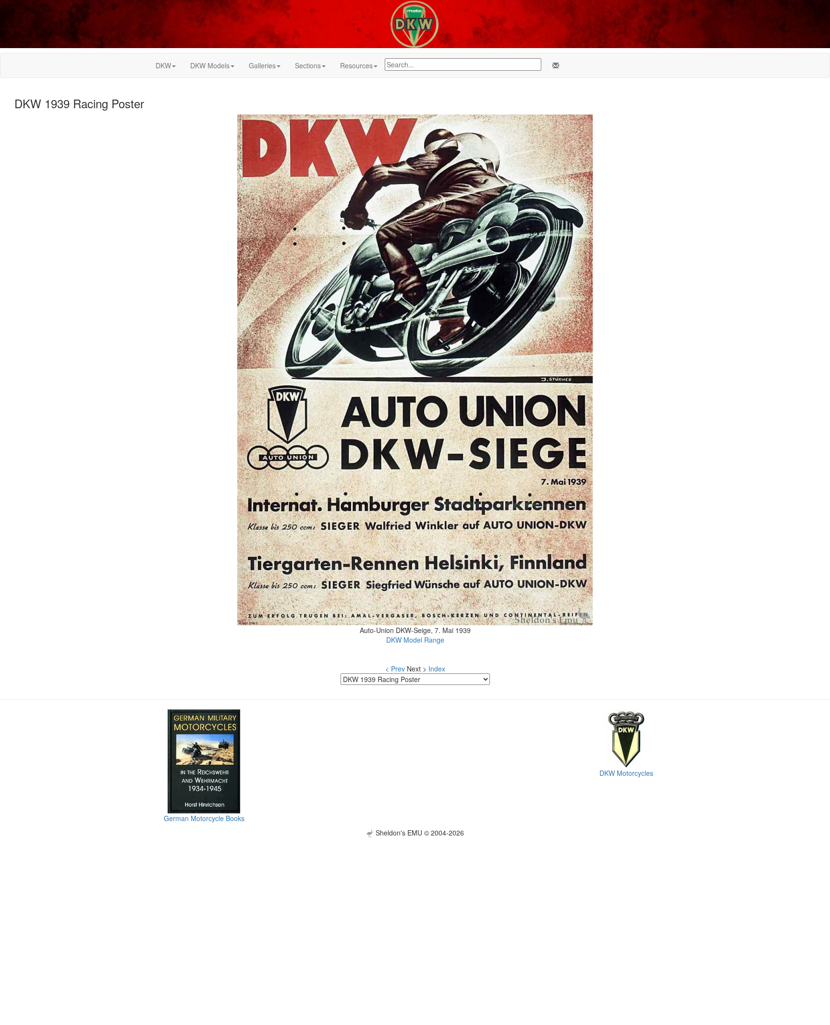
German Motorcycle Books (204, 818)
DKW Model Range (415, 640)
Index (436, 668)
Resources (356, 65)
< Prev (395, 668)
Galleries (262, 65)
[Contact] (553, 65)
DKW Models (210, 65)
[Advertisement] (415, 904)
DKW (163, 65)
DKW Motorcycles (626, 773)
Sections (308, 65)
